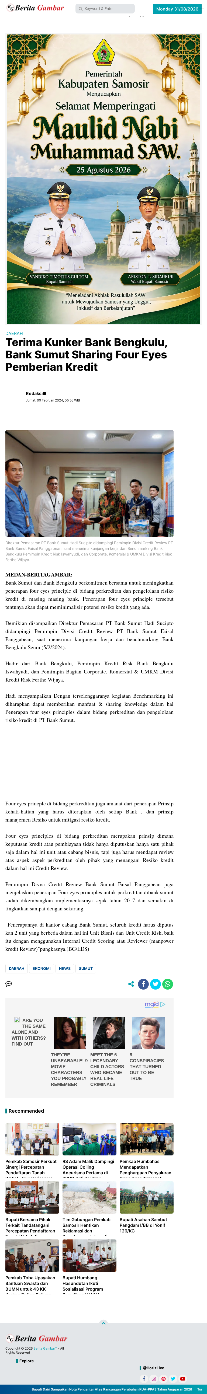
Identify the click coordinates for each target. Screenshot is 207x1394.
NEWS (65, 968)
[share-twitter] (155, 984)
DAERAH (14, 333)
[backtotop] (103, 1324)
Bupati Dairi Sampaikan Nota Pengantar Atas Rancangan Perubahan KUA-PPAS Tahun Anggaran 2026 (97, 1389)
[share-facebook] (143, 984)
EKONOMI (42, 968)
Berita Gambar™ (45, 1348)
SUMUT (86, 968)
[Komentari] (8, 984)
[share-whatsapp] (167, 984)
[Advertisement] (89, 761)
